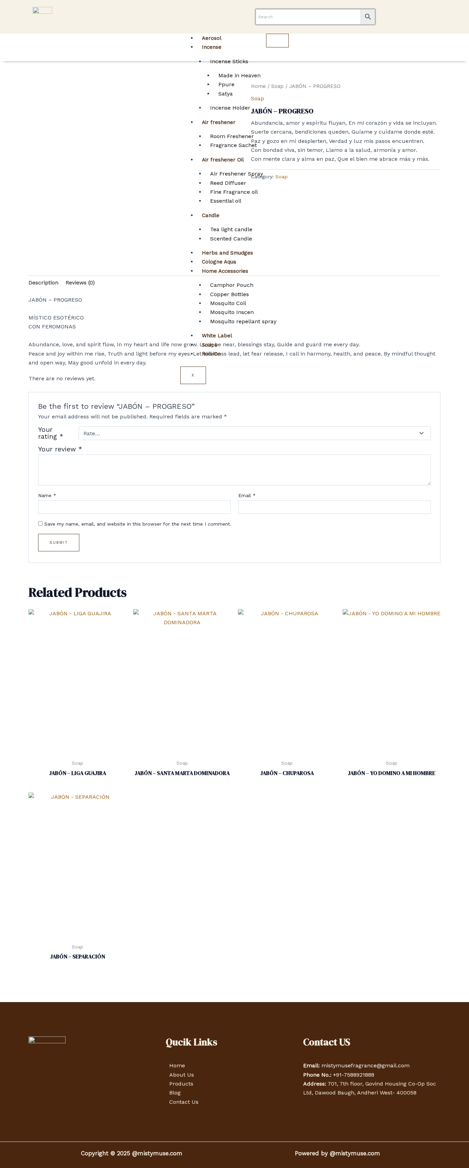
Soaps (209, 345)
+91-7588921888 (353, 1074)
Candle (210, 215)
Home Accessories (225, 271)
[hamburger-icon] (277, 40)
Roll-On (211, 354)
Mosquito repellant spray (243, 321)
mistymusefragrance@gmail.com (365, 1065)
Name (47, 495)
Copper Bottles (229, 294)
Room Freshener (232, 136)
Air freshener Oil (223, 160)
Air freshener (219, 122)
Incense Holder (230, 107)
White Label (217, 336)
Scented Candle (231, 238)
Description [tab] (43, 282)
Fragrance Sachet (233, 145)
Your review (60, 449)
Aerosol (211, 38)
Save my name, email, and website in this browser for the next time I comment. (137, 524)
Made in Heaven (239, 75)
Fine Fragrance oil (234, 192)
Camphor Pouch (231, 285)
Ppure (226, 84)
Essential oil (225, 201)
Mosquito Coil (228, 303)
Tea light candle (231, 229)
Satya (225, 93)
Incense (211, 47)
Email (247, 495)
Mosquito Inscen (232, 312)
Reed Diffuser (228, 183)
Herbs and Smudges (227, 253)
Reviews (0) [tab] (80, 282)
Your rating (50, 433)
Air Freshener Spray (236, 173)
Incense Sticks (229, 61)
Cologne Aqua (219, 262)
